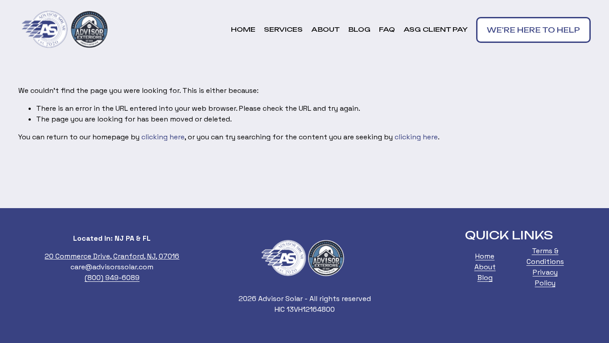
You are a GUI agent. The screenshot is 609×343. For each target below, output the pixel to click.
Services (283, 29)
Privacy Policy (545, 278)
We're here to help (533, 29)
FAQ (387, 29)
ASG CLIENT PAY (435, 29)
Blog (359, 29)
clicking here (163, 137)
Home (243, 29)
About (325, 29)
